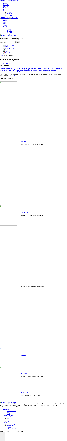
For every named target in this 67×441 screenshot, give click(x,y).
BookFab (5, 9)
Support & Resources (8, 415)
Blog (8, 421)
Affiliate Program (11, 428)
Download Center (11, 411)
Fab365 (8, 414)
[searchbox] (7, 42)
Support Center (10, 417)
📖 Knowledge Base (8, 48)
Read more (12, 75)
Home (1, 55)
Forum (8, 419)
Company (9, 427)
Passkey (9, 12)
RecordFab (9, 15)
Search (17, 42)
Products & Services (8, 409)
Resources (9, 418)
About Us (5, 422)
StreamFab (6, 5)
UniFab (5, 8)
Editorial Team (10, 425)
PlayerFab (9, 13)
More (4, 10)
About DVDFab (11, 424)
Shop (8, 412)
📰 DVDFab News (8, 46)
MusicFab (5, 6)
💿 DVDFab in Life (8, 45)
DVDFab (5, 3)
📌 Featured (6, 53)
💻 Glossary (6, 49)
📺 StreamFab (7, 51)
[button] (2, 436)
